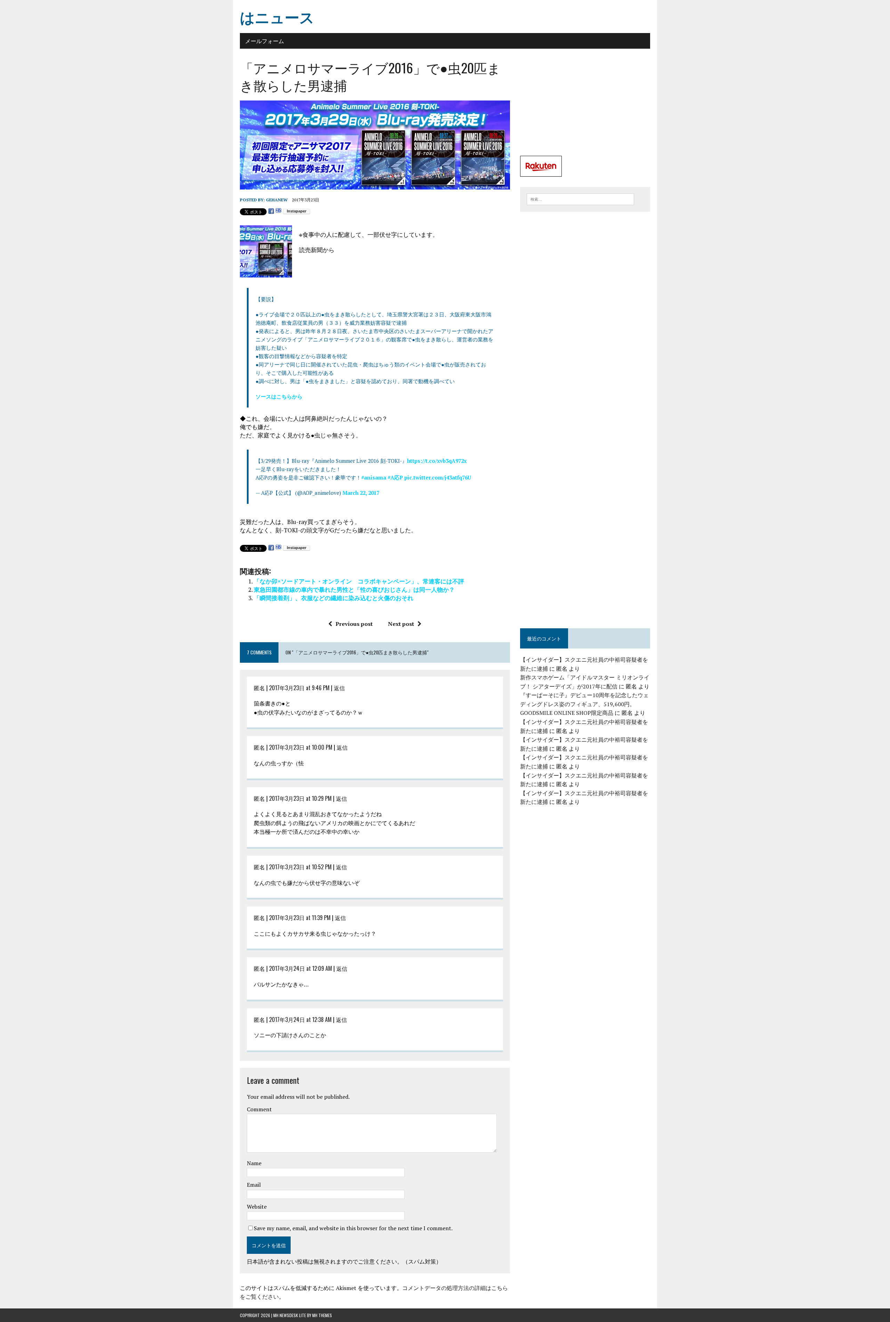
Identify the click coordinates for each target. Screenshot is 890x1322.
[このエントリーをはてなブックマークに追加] (278, 211)
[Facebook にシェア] (271, 211)
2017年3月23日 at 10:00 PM (300, 747)
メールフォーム (264, 41)
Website (257, 1206)
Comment (259, 1109)
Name (254, 1163)
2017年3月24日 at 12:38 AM (300, 1019)
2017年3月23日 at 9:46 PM (299, 688)
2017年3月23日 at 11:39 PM (300, 917)
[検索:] (580, 198)
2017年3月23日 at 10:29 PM (300, 798)
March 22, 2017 (360, 492)
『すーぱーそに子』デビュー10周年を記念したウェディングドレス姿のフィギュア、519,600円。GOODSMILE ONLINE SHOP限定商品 (584, 704)
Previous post (354, 624)
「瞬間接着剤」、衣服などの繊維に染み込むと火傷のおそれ (333, 598)
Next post (401, 624)
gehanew (277, 199)
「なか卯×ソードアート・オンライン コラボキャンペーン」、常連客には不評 (359, 581)
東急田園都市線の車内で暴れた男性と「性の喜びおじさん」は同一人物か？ (354, 590)
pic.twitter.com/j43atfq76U (437, 477)
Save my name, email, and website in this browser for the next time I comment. (353, 1228)
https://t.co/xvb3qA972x (437, 460)
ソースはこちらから (279, 396)
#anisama (373, 477)
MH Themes (322, 1315)
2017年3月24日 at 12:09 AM (300, 968)
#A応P (395, 477)
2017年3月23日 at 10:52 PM (300, 867)
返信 (339, 688)
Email (254, 1184)
